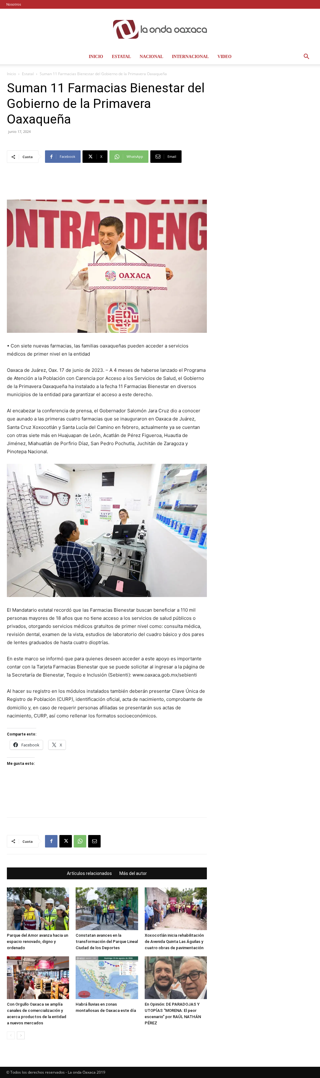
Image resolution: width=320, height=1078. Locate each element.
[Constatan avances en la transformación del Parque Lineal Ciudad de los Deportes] (107, 908)
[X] (65, 841)
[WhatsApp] (80, 841)
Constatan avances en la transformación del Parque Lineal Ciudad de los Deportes (107, 941)
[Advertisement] (107, 183)
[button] (306, 57)
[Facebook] (51, 841)
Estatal (121, 56)
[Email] (94, 841)
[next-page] (21, 1035)
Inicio (96, 56)
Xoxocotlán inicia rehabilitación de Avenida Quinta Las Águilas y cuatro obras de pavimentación (174, 941)
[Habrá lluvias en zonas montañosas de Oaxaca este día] (107, 977)
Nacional (151, 56)
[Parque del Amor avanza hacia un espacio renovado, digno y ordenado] (38, 908)
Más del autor (133, 873)
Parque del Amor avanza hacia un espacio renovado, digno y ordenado (37, 941)
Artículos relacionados (89, 873)
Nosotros (13, 4)
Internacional (190, 56)
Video (225, 56)
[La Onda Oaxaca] (160, 29)
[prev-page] (11, 1035)
